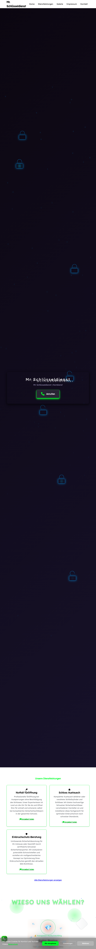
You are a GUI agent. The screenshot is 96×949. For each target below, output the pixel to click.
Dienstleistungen (45, 4)
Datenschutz (13, 944)
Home (32, 4)
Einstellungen (67, 943)
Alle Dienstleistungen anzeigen (48, 880)
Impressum (71, 4)
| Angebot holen (26, 819)
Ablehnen (85, 943)
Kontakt (84, 4)
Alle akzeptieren (50, 943)
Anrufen (50, 394)
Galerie (60, 4)
